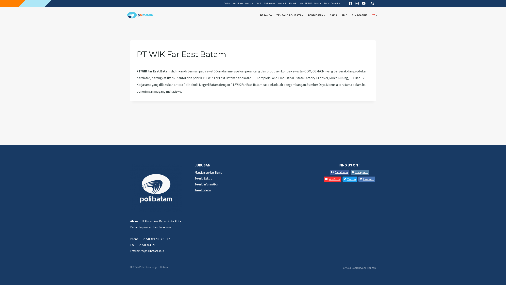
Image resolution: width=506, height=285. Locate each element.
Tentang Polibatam (290, 15)
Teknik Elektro (203, 178)
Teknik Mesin (203, 190)
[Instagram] (357, 3)
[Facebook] (350, 3)
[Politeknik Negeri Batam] (139, 15)
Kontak (292, 3)
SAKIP (333, 15)
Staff (258, 3)
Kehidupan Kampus (243, 3)
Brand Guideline (332, 3)
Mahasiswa (269, 3)
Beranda (266, 15)
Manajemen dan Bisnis (208, 172)
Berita (227, 3)
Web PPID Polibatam (310, 3)
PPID (344, 15)
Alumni (282, 3)
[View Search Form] (372, 3)
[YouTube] (363, 3)
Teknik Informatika (206, 184)
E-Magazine (359, 15)
